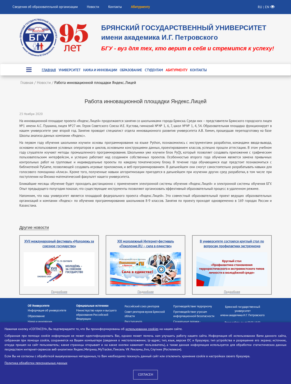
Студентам (154, 70)
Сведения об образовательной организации (45, 7)
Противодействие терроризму (192, 306)
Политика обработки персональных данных (36, 363)
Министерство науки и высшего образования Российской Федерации (96, 315)
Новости (93, 7)
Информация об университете (47, 310)
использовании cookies (141, 329)
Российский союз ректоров (142, 306)
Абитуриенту (176, 70)
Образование (131, 70)
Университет (69, 70)
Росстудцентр (133, 321)
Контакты (115, 7)
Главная (49, 70)
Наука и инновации (100, 70)
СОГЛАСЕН (145, 375)
